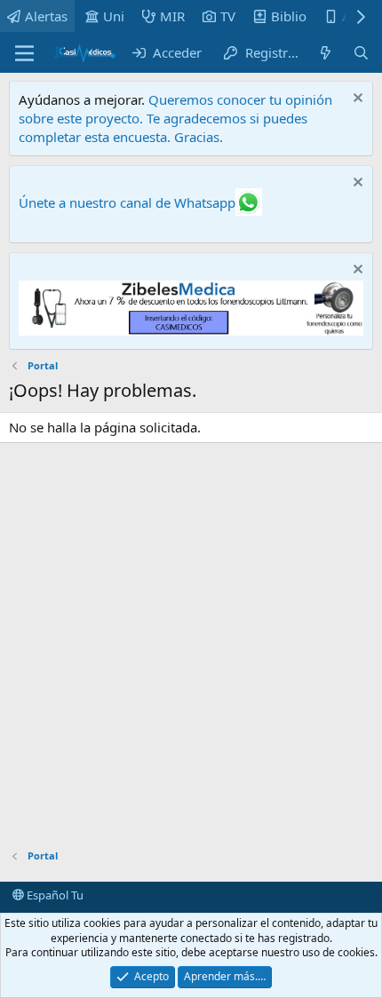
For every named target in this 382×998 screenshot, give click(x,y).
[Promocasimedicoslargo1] (191, 330)
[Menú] (24, 53)
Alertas (46, 16)
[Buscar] (361, 52)
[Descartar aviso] (355, 100)
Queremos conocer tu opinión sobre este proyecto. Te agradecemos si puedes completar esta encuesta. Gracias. (175, 118)
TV (227, 16)
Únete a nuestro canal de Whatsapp (127, 202)
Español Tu (54, 895)
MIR (172, 16)
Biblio (288, 16)
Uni (113, 16)
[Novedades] (325, 52)
